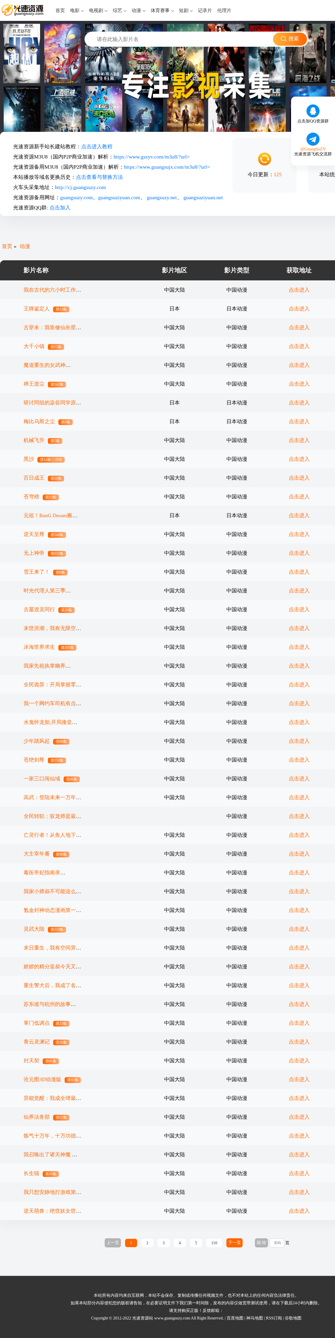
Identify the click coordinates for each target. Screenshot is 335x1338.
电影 (75, 10)
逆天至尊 (43, 534)
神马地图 (254, 1318)
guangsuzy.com (76, 197)
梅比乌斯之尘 (47, 421)
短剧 (183, 10)
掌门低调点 (45, 1023)
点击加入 (59, 207)
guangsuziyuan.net (203, 197)
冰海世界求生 (49, 647)
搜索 (293, 39)
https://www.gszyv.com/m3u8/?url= (152, 157)
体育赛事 (160, 10)
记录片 (205, 10)
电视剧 (96, 10)
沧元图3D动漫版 (51, 1079)
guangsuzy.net (162, 197)
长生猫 (40, 1173)
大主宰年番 (45, 854)
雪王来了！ (44, 572)
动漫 (136, 10)
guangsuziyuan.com (119, 197)
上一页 (113, 1242)
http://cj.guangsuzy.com (80, 187)
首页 (60, 10)
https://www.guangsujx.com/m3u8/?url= (167, 167)
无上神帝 (43, 553)
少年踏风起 (45, 741)
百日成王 (43, 478)
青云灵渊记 (45, 1042)
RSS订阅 (274, 1318)
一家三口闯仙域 (50, 778)
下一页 (234, 1242)
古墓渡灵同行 (48, 609)
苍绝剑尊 (43, 760)
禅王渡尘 (43, 384)
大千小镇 (43, 346)
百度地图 (235, 1318)
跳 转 (261, 1242)
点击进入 (299, 290)
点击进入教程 (97, 146)
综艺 (117, 10)
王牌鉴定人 (45, 308)
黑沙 (43, 459)
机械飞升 (42, 440)
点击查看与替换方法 (99, 177)
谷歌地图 (293, 1318)
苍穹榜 (40, 496)
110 (214, 1243)
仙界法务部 (45, 1117)
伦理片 (224, 10)
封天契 (40, 1060)
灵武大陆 (43, 929)
